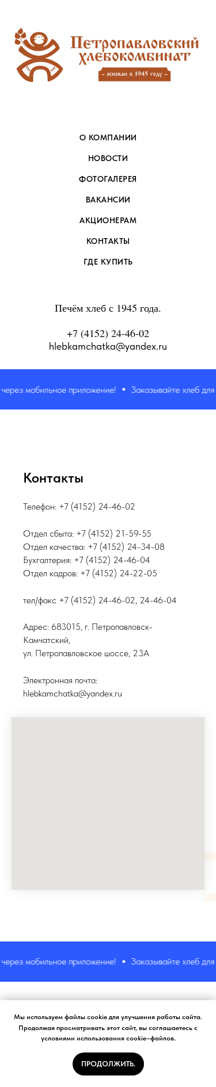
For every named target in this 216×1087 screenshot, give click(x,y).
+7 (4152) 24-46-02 (108, 333)
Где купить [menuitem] (108, 261)
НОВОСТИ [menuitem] (108, 158)
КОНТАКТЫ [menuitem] (108, 241)
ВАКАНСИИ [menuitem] (108, 199)
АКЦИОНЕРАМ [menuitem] (108, 220)
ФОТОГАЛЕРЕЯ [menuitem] (108, 178)
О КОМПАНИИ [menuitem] (108, 137)
